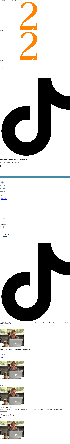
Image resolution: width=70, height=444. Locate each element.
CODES (2, 63)
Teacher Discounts (4, 197)
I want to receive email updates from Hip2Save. (7, 415)
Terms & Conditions (14, 414)
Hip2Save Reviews (3, 216)
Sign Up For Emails (4, 211)
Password (1, 352)
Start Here (2, 209)
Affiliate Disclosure (4, 219)
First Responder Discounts (5, 201)
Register (8, 385)
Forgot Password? (2, 357)
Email (0, 351)
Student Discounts (4, 199)
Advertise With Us (3, 215)
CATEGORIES (3, 65)
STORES (2, 64)
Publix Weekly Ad (3, 206)
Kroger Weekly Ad (3, 207)
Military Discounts (3, 198)
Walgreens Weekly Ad (4, 205)
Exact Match (13, 162)
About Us (2, 210)
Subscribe (35, 177)
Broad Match (9, 162)
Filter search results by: (3, 162)
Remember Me (3, 354)
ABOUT (2, 67)
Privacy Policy (3, 220)
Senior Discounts (3, 200)
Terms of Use (3, 218)
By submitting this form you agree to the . (8, 414)
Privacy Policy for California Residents (6, 221)
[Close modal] (0, 348)
